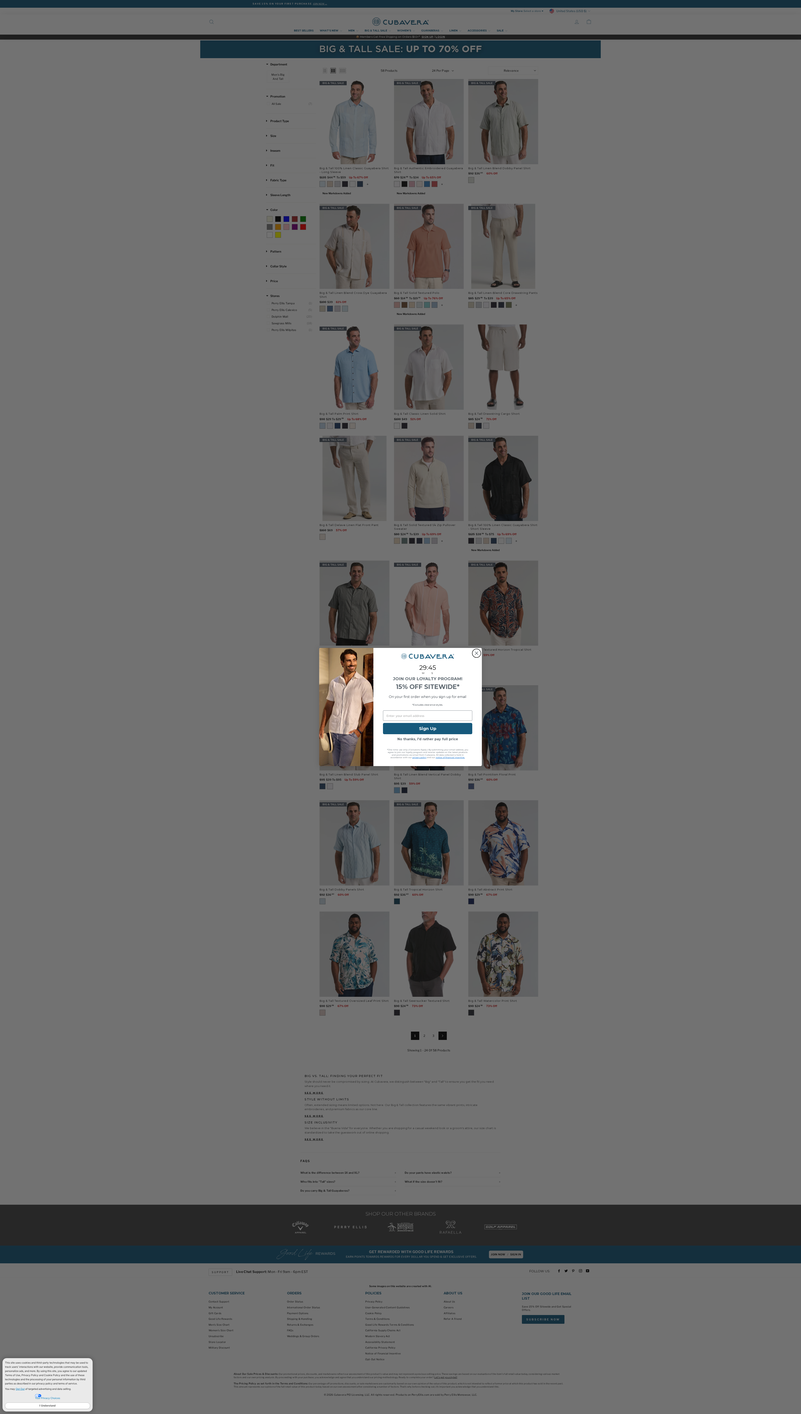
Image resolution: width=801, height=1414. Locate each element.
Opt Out (20, 1388)
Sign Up (427, 728)
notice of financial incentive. (450, 757)
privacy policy (419, 757)
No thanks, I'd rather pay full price (427, 739)
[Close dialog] (476, 653)
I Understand (47, 1405)
